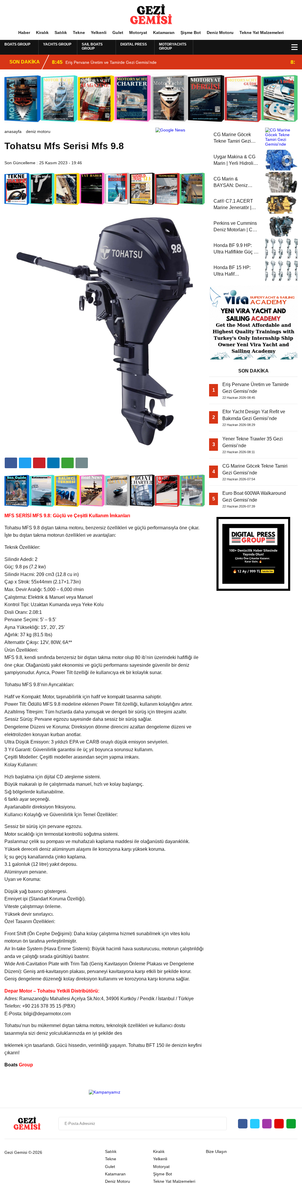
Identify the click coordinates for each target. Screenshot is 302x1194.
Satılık (61, 32)
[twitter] (25, 463)
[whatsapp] (291, 1123)
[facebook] (10, 463)
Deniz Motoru (220, 32)
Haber (24, 32)
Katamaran (164, 32)
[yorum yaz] (81, 463)
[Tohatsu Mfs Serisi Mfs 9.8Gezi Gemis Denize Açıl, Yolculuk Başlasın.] (151, 14)
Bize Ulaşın (216, 1151)
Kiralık (42, 32)
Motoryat (138, 32)
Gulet (117, 32)
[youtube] (279, 1123)
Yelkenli (98, 32)
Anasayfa (13, 131)
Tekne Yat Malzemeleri (261, 32)
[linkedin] (39, 463)
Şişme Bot (190, 32)
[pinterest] (53, 463)
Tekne (79, 32)
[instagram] (267, 1123)
